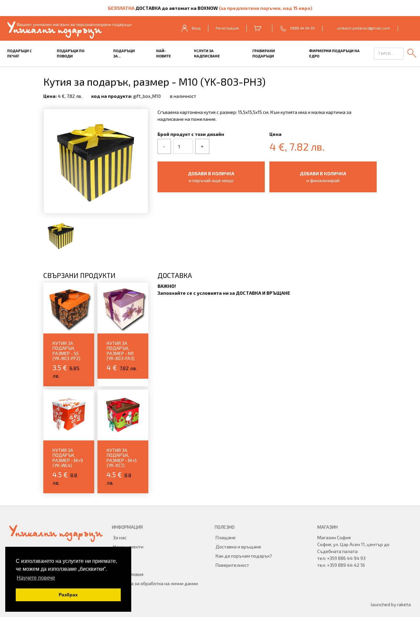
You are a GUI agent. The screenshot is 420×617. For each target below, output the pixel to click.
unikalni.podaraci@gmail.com (363, 28)
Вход (196, 28)
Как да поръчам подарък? (244, 556)
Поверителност (232, 565)
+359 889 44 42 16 (346, 565)
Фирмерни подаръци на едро (334, 53)
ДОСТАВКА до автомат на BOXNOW (177, 8)
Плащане (226, 537)
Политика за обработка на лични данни (155, 583)
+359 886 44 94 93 (346, 558)
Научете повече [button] (36, 578)
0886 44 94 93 (302, 28)
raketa (404, 604)
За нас (120, 537)
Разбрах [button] (68, 594)
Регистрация (227, 28)
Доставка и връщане (238, 546)
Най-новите (163, 53)
